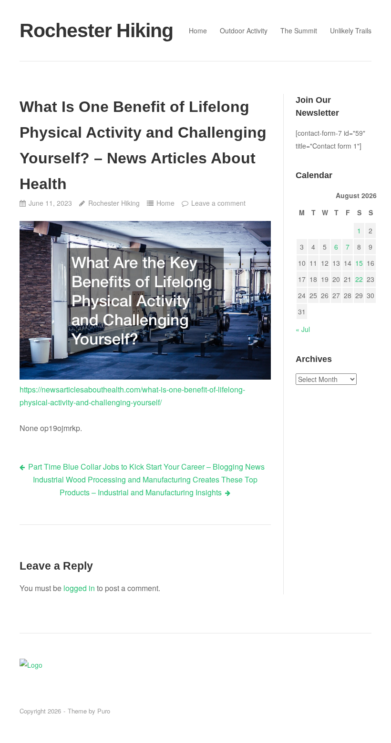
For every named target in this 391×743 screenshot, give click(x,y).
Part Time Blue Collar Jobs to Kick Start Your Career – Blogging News (146, 466)
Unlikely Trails (350, 30)
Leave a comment (218, 203)
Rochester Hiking (96, 30)
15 (359, 263)
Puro (103, 710)
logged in (79, 587)
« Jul (303, 329)
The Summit (298, 30)
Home (198, 30)
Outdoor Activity (244, 30)
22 (359, 279)
